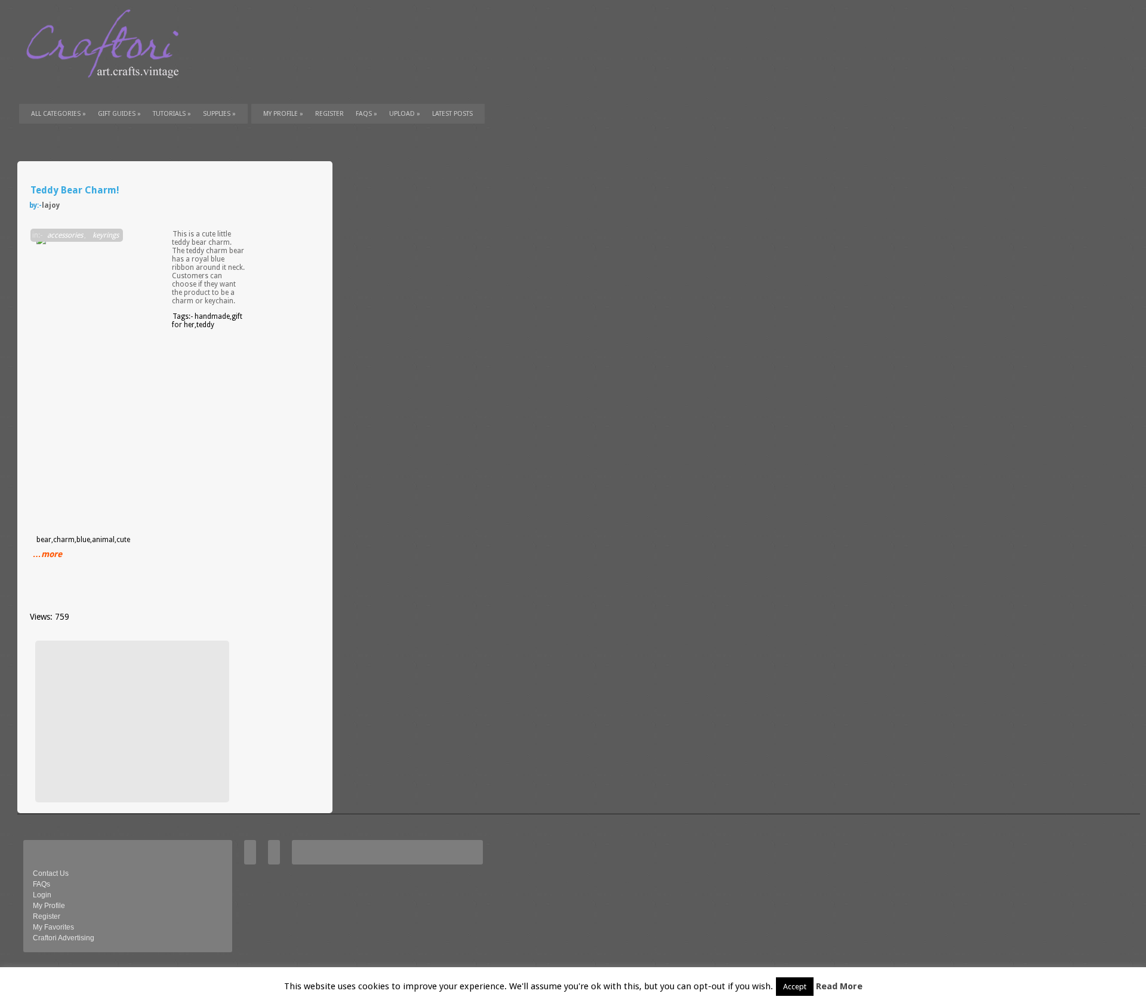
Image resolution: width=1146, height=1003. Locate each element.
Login (42, 895)
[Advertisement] (130, 721)
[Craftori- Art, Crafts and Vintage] (106, 89)
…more (47, 554)
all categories (58, 114)
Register (46, 916)
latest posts (452, 114)
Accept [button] (794, 986)
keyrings (106, 235)
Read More (839, 986)
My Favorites (53, 927)
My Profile (283, 114)
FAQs (366, 114)
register (329, 114)
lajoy (51, 205)
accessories (65, 235)
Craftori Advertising (63, 938)
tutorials (172, 114)
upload (404, 114)
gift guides (119, 114)
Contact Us (51, 873)
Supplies (219, 114)
